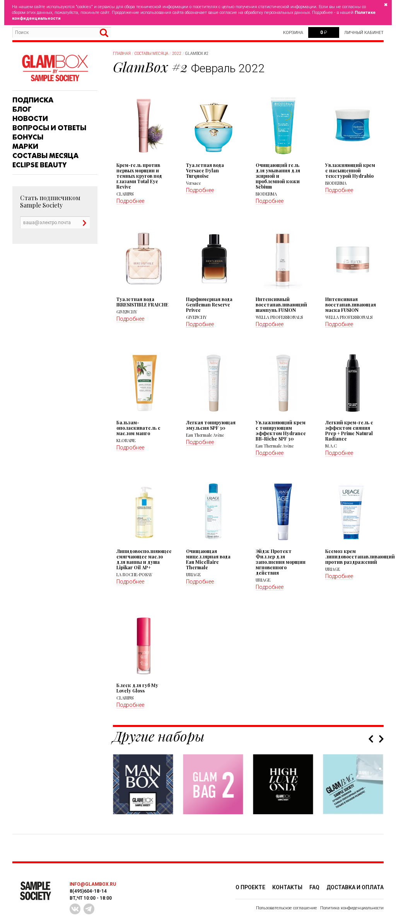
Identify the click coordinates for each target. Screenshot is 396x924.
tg (89, 909)
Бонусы (27, 137)
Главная (122, 53)
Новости (30, 118)
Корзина (293, 32)
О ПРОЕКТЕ (250, 887)
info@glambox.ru (93, 884)
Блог (21, 109)
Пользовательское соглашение (286, 907)
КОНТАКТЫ (287, 887)
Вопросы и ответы (49, 128)
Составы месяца (45, 155)
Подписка (32, 100)
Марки (25, 146)
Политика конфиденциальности (352, 907)
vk (75, 909)
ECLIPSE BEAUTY (39, 165)
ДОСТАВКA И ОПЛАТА (355, 887)
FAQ (314, 887)
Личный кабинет (364, 32)
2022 (176, 53)
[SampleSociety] (54, 68)
